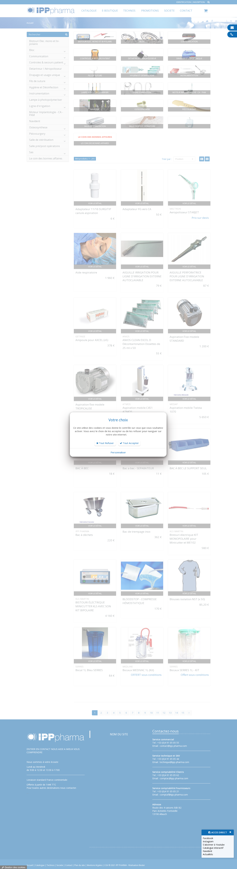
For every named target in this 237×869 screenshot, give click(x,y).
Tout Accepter (130, 443)
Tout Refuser (106, 443)
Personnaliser (118, 452)
